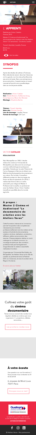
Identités (19, 108)
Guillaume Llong (23, 96)
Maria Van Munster (20, 98)
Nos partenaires (24, 432)
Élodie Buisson (12, 96)
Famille (19, 110)
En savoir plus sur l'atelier (12, 266)
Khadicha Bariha (17, 100)
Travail (12, 108)
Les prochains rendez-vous (18, 327)
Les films (13, 2)
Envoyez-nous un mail (18, 391)
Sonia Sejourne (8, 98)
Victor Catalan (18, 94)
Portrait (14, 110)
